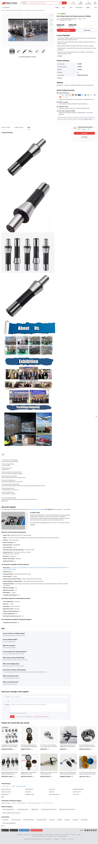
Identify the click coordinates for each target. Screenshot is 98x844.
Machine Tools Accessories (39, 10)
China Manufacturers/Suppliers (37, 834)
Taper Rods (51, 819)
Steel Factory (5, 819)
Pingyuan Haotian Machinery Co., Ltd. (68, 18)
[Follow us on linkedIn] (96, 830)
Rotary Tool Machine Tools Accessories (11, 813)
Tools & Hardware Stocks (22, 809)
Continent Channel (65, 834)
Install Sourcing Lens (37, 830)
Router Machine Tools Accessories (48, 809)
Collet (18, 567)
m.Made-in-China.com (52, 836)
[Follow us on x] (87, 830)
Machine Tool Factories (28, 819)
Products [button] (24, 3)
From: (8, 697)
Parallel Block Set (56, 567)
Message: (7, 704)
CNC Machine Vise (25, 567)
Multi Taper (67, 819)
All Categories (6, 7)
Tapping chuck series (6, 791)
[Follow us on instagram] (89, 830)
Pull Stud (7, 569)
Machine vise (52, 789)
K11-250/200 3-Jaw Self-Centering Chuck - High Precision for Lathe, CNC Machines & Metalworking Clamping (48, 746)
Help (71, 7)
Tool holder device (29, 789)
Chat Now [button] (87, 30)
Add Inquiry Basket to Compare (28, 56)
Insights (79, 834)
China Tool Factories (15, 819)
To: (8, 700)
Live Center (42, 567)
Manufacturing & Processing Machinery (14, 10)
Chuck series (28, 791)
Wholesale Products (49, 834)
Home (2, 10)
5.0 (80, 129)
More (2, 826)
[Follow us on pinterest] (93, 830)
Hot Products (19, 834)
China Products (27, 834)
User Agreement (57, 839)
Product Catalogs (22, 786)
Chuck (37, 567)
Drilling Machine (34, 809)
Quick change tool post (54, 794)
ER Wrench (63, 567)
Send (12, 716)
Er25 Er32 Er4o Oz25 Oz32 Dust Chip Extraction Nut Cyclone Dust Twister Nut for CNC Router (87, 774)
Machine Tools (28, 10)
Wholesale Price (57, 834)
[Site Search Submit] (64, 2)
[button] (60, 2)
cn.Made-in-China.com (62, 836)
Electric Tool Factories (41, 819)
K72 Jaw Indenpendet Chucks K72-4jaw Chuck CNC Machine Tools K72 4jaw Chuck (87, 746)
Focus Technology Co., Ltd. (39, 839)
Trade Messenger (24, 830)
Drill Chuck (32, 567)
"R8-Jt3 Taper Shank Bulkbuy (9, 823)
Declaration (64, 839)
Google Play (13, 830)
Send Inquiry (66, 30)
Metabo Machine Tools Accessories (67, 809)
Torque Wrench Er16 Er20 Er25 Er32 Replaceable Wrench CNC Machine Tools (68, 746)
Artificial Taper (84, 819)
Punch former (76, 794)
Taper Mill (59, 819)
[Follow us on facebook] (85, 830)
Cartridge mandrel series (78, 789)
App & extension (79, 7)
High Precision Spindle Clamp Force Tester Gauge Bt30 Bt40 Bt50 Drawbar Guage (29, 746)
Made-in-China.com (43, 836)
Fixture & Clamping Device (8, 809)
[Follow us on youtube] (91, 830)
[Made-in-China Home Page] (9, 2)
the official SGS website (35, 509)
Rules (95, 7)
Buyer (63, 7)
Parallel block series (29, 794)
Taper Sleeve (75, 819)
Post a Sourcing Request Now (41, 716)
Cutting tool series (77, 791)
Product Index (73, 834)
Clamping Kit (48, 567)
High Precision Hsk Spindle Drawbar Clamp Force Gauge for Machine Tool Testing (68, 774)
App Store (5, 830)
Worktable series (5, 794)
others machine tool (5, 789)
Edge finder (51, 791)
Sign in (95, 3)
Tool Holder (14, 567)
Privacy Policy (71, 839)
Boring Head (13, 569)
